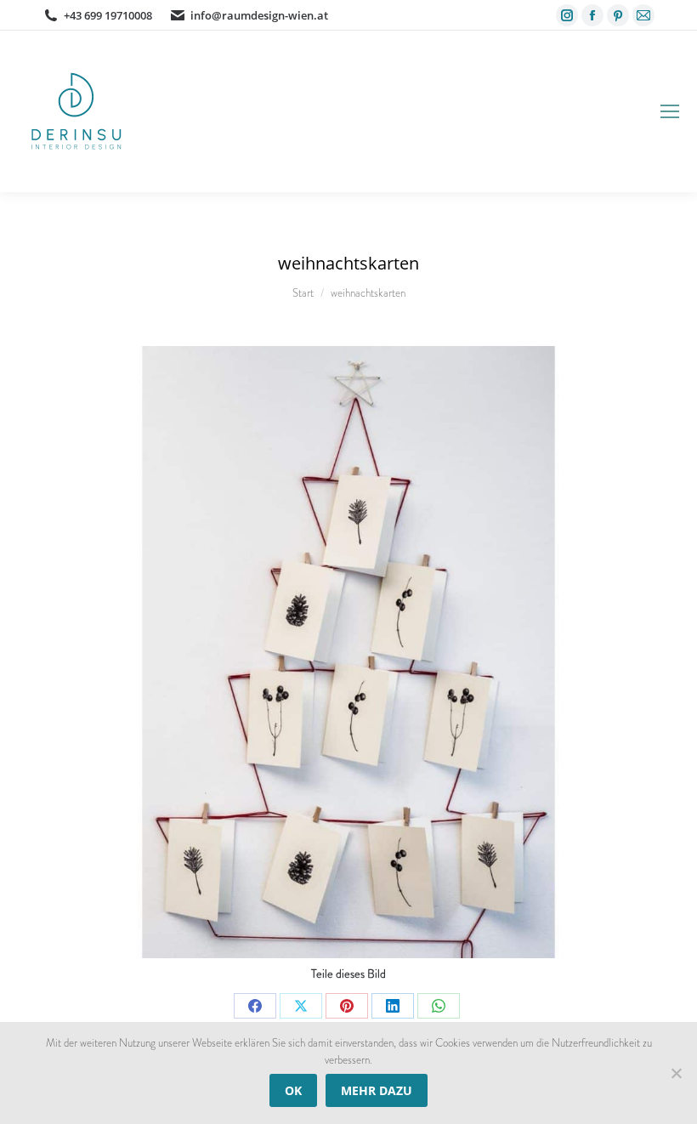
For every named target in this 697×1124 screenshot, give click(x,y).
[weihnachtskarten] (348, 652)
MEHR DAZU (376, 1090)
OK (293, 1090)
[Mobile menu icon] (670, 111)
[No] (675, 1072)
